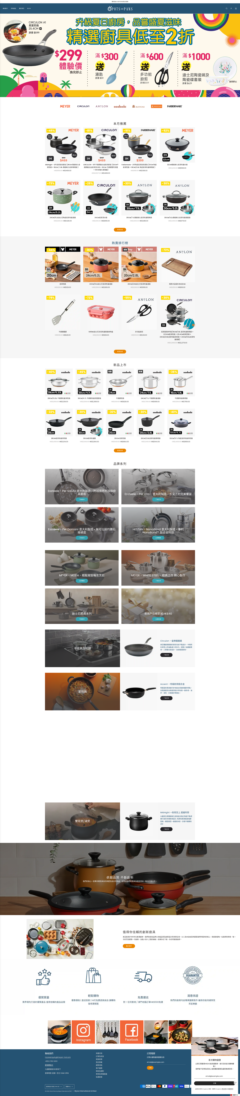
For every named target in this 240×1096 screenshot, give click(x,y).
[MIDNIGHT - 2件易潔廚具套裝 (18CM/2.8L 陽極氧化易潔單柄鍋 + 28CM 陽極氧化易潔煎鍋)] (62, 146)
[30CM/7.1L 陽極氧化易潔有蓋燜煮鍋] (139, 198)
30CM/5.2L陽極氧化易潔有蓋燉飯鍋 (177, 218)
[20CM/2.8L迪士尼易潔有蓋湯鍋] (139, 265)
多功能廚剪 (139, 332)
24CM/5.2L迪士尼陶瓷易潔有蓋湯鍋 (63, 218)
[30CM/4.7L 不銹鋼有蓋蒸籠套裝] (89, 383)
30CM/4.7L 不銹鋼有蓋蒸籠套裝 (89, 399)
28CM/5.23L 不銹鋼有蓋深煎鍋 (59, 399)
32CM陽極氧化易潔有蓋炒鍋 (177, 165)
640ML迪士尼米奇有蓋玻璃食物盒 (101, 332)
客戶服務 (99, 1069)
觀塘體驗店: (49, 1066)
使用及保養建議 (101, 1075)
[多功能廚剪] (139, 313)
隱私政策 (224, 1089)
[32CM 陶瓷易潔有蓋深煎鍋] (181, 423)
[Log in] (231, 8)
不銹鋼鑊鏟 (63, 332)
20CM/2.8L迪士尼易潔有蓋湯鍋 (139, 285)
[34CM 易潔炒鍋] (101, 198)
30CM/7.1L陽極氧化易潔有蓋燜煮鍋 (139, 218)
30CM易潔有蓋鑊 (89, 439)
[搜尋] (226, 8)
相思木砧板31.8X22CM (177, 285)
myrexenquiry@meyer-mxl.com (58, 1058)
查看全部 (120, 230)
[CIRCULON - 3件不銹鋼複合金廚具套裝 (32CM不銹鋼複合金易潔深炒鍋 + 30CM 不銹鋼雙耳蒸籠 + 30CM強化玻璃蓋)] (101, 146)
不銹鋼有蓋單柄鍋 (181, 399)
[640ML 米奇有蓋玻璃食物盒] (101, 313)
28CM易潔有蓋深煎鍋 (59, 439)
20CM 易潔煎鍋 (120, 439)
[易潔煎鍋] (120, 423)
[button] (71, 97)
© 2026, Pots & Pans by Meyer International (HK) (58, 1092)
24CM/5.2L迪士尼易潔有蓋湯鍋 (100, 285)
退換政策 (99, 1060)
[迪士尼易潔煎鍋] (62, 265)
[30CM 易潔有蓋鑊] (89, 423)
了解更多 (82, 500)
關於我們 (129, 947)
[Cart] (236, 8)
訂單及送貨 (100, 1057)
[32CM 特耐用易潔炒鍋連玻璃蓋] (177, 146)
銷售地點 (99, 1066)
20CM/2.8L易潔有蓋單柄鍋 (150, 439)
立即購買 (158, 539)
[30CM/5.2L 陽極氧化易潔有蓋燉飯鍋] (177, 198)
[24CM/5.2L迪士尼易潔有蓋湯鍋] (101, 265)
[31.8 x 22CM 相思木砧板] (177, 265)
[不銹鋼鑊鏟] (62, 313)
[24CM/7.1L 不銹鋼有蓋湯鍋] (150, 383)
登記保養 (99, 1063)
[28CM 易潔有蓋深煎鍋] (59, 423)
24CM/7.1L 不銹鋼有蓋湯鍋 (150, 399)
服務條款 (231, 1089)
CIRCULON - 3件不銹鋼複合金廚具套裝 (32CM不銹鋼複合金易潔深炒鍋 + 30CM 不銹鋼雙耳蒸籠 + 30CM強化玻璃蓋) (100, 168)
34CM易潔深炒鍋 (101, 218)
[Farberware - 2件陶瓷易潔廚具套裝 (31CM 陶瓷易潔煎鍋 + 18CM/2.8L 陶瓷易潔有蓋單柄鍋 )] (139, 146)
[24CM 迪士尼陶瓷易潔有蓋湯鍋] (62, 198)
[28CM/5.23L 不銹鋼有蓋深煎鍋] (59, 383)
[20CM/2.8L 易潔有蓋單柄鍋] (150, 423)
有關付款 (99, 1054)
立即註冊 (158, 620)
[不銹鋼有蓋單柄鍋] (181, 383)
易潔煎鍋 (63, 285)
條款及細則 (100, 1072)
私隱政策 (99, 1078)
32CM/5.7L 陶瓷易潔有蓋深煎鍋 (181, 439)
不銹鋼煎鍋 (120, 399)
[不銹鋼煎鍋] (120, 383)
